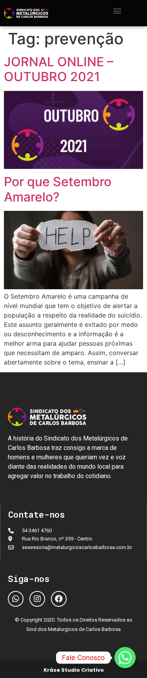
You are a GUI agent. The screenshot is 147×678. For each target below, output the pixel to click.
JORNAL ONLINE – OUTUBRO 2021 (58, 69)
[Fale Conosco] (125, 657)
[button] (117, 10)
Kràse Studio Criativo (74, 670)
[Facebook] (59, 599)
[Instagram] (37, 599)
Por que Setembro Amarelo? (57, 189)
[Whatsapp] (16, 599)
